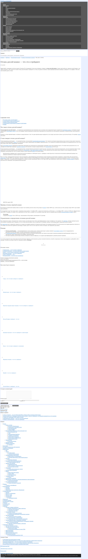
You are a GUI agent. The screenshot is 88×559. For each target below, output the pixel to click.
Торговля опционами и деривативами (13, 39)
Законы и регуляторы (10, 15)
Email (21, 400)
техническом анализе (11, 233)
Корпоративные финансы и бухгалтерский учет (15, 30)
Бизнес (4, 25)
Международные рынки (13, 472)
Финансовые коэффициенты (14, 437)
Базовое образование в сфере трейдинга (17, 508)
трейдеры (65, 221)
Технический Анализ (10, 37)
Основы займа (9, 495)
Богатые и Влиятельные (13, 426)
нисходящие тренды (7, 145)
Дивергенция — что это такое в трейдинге (12, 249)
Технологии (5, 42)
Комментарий (4, 398)
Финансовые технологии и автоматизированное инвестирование (20, 479)
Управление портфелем (11, 478)
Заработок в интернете (8, 448)
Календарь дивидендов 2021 (7, 553)
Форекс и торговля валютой (11, 41)
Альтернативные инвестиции (11, 13)
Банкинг (7, 492)
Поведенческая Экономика (11, 22)
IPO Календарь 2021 (5, 546)
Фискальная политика (10, 23)
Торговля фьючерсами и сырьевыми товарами (14, 40)
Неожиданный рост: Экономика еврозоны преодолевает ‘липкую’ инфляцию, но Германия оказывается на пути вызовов (29, 416)
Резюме (4, 124)
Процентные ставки (12, 528)
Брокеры (7, 458)
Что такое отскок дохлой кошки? (10, 119)
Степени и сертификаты (11, 485)
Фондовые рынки (12, 474)
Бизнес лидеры (8, 27)
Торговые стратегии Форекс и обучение (17, 523)
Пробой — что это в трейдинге (7, 261)
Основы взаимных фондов (14, 462)
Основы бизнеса (9, 26)
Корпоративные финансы (14, 434)
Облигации (8, 12)
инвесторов (3, 157)
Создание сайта (6, 503)
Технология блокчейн (13, 480)
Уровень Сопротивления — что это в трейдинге (13, 419)
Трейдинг (5, 34)
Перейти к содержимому (6, 1)
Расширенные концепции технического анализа (18, 514)
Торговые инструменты (13, 509)
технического (27, 150)
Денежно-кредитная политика (11, 20)
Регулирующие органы (13, 466)
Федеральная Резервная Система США (16, 529)
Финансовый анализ (12, 438)
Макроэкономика (9, 24)
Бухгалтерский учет (12, 432)
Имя (1, 400)
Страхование (8, 496)
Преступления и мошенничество (15, 465)
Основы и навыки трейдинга (11, 35)
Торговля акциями (9, 38)
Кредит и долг (9, 494)
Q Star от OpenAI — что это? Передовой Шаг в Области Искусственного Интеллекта (22, 414)
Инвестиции (6, 5)
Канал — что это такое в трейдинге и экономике (13, 252)
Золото (9, 477)
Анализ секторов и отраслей (14, 482)
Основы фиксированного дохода (15, 469)
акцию (44, 207)
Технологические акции (13, 454)
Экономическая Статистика (11, 18)
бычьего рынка (70, 159)
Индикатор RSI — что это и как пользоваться (13, 255)
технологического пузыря (67, 212)
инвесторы (4, 224)
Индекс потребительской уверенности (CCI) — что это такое (14, 260)
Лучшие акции (11, 452)
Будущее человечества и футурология (11, 447)
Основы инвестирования (10, 8)
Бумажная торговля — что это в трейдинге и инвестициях (16, 251)
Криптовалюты (6, 44)
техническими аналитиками (38, 141)
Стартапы (10, 444)
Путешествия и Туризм (8, 501)
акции (33, 151)
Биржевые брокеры (12, 459)
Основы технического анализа (11, 257)
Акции (7, 10)
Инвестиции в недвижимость (14, 456)
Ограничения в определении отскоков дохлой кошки (14, 123)
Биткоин (7, 45)
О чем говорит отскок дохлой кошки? (11, 121)
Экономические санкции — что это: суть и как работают (15, 418)
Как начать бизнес (12, 441)
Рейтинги (5, 16)
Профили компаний (9, 31)
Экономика (5, 17)
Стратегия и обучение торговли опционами (18, 518)
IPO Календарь (6, 33)
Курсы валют (3, 550)
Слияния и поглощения (13, 435)
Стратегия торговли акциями (14, 516)
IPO (6, 450)
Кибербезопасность (12, 464)
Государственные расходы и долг (15, 535)
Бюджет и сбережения (10, 493)
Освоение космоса (7, 500)
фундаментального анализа (37, 150)
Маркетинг (8, 32)
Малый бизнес (9, 440)
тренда (15, 142)
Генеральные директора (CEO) (15, 427)
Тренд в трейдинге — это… (9, 254)
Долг (9, 433)
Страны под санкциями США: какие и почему (13, 417)
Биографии (5, 445)
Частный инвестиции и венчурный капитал (18, 457)
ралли (79, 134)
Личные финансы (7, 491)
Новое (4, 4)
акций (10, 215)
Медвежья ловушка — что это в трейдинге (12, 253)
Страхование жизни (12, 498)
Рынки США (11, 473)
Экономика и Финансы (8, 524)
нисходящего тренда (11, 131)
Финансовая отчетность (13, 436)
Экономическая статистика (6, 548)
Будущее (5, 48)
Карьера (5, 484)
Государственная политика (11, 19)
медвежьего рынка (67, 129)
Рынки (7, 9)
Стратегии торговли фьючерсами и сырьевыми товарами (20, 521)
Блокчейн (7, 46)
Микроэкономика (9, 531)
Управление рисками (13, 510)
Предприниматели (12, 428)
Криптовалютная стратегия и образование (14, 47)
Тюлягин (2, 53)
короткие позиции (21, 146)
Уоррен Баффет (11, 429)
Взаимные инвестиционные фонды (12, 11)
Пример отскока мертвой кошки (10, 122)
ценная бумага (49, 146)
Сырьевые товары (10, 476)
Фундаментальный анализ (11, 481)
